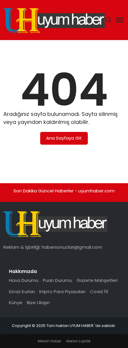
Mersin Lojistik (78, 341)
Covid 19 (99, 291)
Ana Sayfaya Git (64, 138)
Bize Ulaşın (38, 302)
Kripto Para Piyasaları (62, 291)
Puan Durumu (57, 280)
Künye (15, 302)
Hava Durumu (23, 280)
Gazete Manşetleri (97, 280)
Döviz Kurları (22, 291)
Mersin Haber (49, 341)
